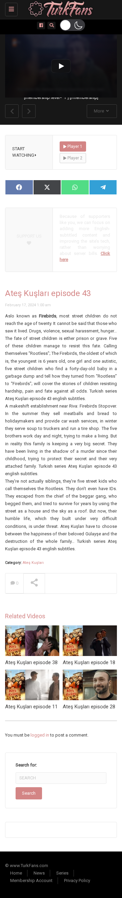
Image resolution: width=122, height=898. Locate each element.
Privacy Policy (77, 880)
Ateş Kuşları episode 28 (89, 707)
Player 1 (74, 146)
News (39, 873)
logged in (39, 735)
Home (16, 873)
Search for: (26, 764)
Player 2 (74, 158)
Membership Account (31, 880)
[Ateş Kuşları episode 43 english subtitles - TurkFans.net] (59, 8)
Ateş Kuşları (33, 562)
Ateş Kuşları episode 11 (31, 707)
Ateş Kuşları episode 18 (89, 662)
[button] (72, 25)
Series (62, 873)
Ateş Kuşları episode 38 (31, 662)
